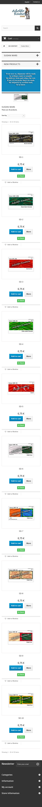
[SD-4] (21, 326)
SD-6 (21, 469)
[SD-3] (21, 264)
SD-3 (21, 282)
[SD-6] (21, 451)
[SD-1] (21, 139)
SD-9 (21, 656)
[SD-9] (21, 638)
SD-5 (21, 406)
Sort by (4, 115)
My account (7, 787)
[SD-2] (21, 202)
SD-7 (21, 531)
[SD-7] (21, 513)
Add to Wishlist (12, 182)
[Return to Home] (4, 46)
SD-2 (21, 219)
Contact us (36, 2)
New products (12, 64)
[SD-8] (21, 576)
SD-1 (21, 157)
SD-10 (21, 718)
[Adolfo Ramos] (21, 13)
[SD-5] (21, 389)
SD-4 (21, 344)
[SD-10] (21, 700)
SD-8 (21, 593)
